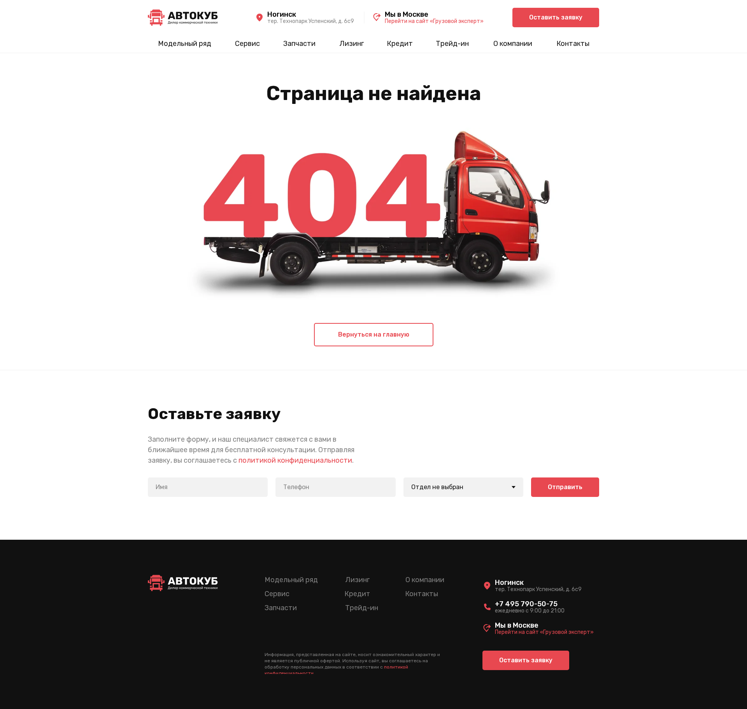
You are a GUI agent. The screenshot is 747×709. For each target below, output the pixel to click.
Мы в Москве (406, 14)
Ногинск (281, 14)
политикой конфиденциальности (295, 460)
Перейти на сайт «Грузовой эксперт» (434, 21)
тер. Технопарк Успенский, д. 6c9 (310, 21)
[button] (555, 17)
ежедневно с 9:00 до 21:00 (530, 610)
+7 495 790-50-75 (526, 604)
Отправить (565, 487)
